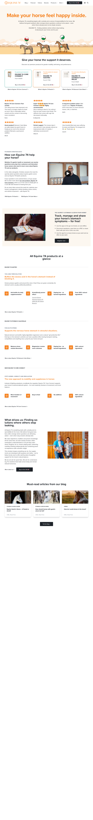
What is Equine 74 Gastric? (46, 89)
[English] (85, 3)
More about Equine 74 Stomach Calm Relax (17, 358)
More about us (9, 469)
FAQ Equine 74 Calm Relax (29, 196)
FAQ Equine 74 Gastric (11, 196)
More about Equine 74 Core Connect (16, 406)
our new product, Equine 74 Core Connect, (21, 182)
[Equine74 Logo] (13, 2)
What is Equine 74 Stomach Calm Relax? (74, 89)
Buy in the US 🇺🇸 (74, 3)
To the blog (46, 524)
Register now (61, 241)
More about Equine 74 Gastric (13, 312)
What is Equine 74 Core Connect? (18, 89)
